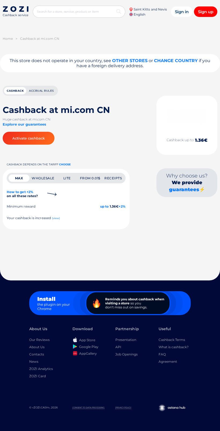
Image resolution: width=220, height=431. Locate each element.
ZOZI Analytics (41, 369)
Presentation (125, 340)
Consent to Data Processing (88, 407)
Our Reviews (39, 340)
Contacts (36, 354)
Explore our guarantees (24, 124)
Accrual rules (41, 90)
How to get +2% (22, 194)
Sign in (182, 11)
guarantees (184, 190)
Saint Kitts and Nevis (150, 9)
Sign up (205, 11)
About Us (37, 347)
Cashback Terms (172, 340)
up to (104, 206)
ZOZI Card (37, 376)
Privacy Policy (123, 407)
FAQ (162, 354)
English (139, 14)
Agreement (168, 361)
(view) (56, 218)
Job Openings (126, 354)
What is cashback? (174, 347)
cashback (15, 90)
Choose (65, 164)
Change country (176, 60)
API (118, 347)
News (33, 361)
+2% (122, 206)
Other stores (130, 60)
